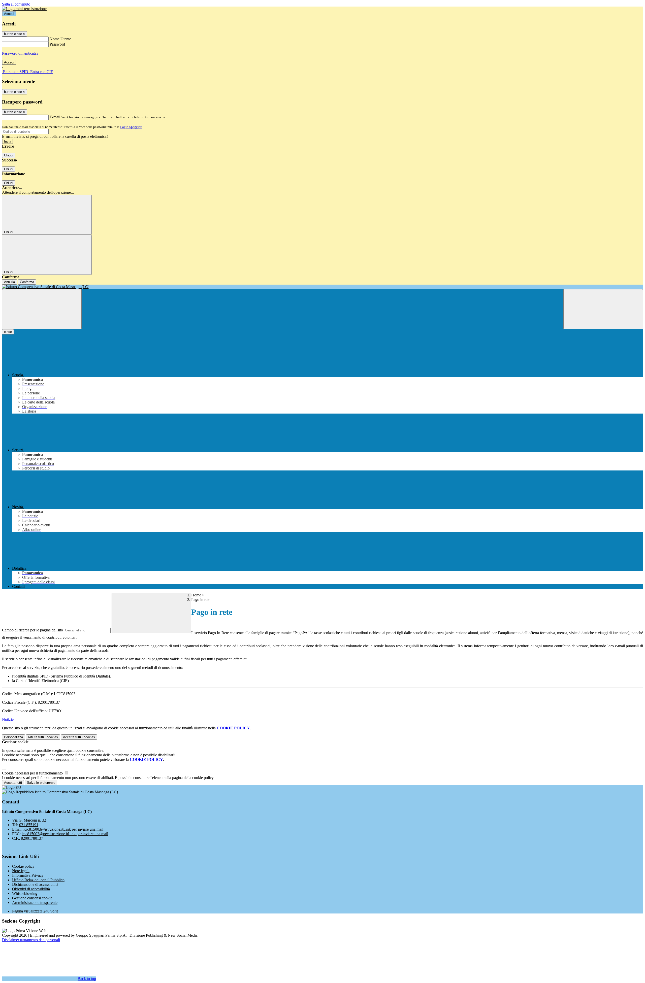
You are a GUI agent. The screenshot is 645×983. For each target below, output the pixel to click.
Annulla (9, 282)
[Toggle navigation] (42, 309)
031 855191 (28, 825)
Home (196, 595)
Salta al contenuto (16, 4)
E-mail (55, 117)
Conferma (27, 282)
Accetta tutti (79, 737)
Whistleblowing (24, 893)
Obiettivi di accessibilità (31, 889)
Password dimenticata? (20, 53)
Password (57, 44)
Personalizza (13, 737)
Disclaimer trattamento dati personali (31, 940)
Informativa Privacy (28, 875)
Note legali (20, 871)
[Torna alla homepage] (322, 287)
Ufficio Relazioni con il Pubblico (38, 880)
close (8, 332)
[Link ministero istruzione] (24, 9)
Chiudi (8, 155)
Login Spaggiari (131, 127)
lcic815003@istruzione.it (63, 829)
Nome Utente (60, 39)
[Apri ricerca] (603, 309)
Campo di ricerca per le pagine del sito (32, 630)
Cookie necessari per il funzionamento (33, 773)
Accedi (9, 14)
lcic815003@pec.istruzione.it (65, 834)
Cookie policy (23, 866)
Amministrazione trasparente (34, 902)
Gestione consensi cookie (32, 898)
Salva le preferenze (41, 783)
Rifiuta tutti (43, 737)
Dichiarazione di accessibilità (35, 884)
